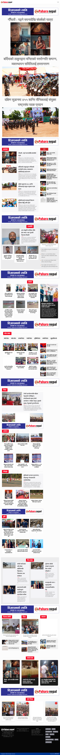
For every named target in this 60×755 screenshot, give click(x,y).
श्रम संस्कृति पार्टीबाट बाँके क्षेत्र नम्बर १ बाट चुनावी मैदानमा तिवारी (28, 232)
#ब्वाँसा (47, 734)
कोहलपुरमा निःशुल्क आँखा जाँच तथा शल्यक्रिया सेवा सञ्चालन (51, 647)
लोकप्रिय (53, 149)
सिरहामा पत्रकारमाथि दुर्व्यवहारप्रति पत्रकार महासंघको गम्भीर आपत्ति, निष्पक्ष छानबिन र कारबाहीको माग (52, 200)
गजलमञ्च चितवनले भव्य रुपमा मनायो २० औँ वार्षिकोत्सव (52, 350)
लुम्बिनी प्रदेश (37, 338)
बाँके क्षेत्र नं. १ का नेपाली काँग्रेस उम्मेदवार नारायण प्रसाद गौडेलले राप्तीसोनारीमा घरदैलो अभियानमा (52, 362)
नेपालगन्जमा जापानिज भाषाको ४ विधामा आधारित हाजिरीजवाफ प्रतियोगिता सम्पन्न (8, 719)
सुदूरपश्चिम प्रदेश (54, 338)
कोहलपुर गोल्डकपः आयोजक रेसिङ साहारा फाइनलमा (36, 501)
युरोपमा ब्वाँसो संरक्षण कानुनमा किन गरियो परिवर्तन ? (36, 531)
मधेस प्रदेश (13, 338)
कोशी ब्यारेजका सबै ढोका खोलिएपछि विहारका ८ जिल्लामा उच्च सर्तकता (21, 570)
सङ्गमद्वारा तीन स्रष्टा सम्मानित (21, 353)
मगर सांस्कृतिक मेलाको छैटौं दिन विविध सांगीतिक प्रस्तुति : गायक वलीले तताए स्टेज (48, 681)
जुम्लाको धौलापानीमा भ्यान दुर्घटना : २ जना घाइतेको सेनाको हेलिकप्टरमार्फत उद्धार (52, 368)
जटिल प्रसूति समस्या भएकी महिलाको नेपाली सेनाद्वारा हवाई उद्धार (9, 295)
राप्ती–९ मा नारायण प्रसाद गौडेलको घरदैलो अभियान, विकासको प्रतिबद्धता (51, 374)
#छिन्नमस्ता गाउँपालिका (49, 739)
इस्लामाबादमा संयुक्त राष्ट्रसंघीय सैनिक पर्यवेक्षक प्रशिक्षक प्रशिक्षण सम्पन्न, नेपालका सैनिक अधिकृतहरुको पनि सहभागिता (52, 176)
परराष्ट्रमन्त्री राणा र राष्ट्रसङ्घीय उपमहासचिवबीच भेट (8, 551)
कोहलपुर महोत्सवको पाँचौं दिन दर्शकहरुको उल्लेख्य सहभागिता (23, 718)
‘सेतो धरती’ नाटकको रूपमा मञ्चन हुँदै (51, 345)
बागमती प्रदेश (21, 338)
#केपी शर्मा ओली (48, 742)
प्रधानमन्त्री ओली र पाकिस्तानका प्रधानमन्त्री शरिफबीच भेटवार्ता (36, 551)
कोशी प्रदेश (6, 338)
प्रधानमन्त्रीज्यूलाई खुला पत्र (13, 648)
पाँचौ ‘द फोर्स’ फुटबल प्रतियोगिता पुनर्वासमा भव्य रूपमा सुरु (33, 311)
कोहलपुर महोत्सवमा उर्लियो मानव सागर (22, 444)
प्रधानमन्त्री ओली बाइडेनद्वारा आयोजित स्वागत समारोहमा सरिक (22, 531)
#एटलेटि (53, 729)
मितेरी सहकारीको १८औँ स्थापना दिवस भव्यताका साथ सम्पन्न (22, 466)
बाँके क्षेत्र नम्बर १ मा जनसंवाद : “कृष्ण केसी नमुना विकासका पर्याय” (33, 257)
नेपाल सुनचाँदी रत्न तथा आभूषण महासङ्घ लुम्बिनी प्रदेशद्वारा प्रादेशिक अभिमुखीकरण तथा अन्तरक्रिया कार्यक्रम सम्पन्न (8, 447)
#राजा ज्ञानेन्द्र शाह (49, 731)
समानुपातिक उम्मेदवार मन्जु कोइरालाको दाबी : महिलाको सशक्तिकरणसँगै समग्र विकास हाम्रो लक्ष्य (20, 258)
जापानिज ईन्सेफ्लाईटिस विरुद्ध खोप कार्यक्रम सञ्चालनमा (8, 368)
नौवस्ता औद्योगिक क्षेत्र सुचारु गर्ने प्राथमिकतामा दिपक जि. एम (52, 356)
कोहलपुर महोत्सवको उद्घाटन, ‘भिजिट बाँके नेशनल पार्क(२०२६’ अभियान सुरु (37, 446)
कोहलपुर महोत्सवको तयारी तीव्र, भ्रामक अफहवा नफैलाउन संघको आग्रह (8, 466)
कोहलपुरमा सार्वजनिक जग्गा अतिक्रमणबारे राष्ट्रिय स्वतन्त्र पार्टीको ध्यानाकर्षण (21, 295)
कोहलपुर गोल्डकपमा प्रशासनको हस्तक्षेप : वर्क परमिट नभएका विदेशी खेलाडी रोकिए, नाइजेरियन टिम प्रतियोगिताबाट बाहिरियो (22, 503)
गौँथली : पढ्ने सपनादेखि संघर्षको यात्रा (30, 19)
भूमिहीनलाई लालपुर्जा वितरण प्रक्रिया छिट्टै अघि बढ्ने (26, 201)
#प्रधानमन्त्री (52, 734)
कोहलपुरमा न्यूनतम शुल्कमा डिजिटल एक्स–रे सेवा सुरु (51, 641)
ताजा (44, 149)
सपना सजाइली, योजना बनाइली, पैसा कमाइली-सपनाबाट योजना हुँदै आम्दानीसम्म (33, 295)
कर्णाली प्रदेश (45, 338)
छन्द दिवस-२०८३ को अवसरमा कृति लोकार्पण (33, 353)
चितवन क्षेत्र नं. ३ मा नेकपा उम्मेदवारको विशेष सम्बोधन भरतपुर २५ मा (49, 245)
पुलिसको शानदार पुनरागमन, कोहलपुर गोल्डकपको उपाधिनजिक (31, 477)
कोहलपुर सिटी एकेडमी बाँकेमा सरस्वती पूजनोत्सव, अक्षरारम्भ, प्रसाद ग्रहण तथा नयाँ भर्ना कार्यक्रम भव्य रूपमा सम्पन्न (33, 649)
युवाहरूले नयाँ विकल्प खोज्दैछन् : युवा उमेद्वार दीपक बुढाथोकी (8, 257)
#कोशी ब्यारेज (48, 729)
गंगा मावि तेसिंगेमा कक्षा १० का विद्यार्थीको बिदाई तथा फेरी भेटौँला (32, 643)
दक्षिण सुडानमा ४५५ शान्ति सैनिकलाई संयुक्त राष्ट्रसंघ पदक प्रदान (26, 186)
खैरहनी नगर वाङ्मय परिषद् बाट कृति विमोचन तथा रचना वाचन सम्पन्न (32, 368)
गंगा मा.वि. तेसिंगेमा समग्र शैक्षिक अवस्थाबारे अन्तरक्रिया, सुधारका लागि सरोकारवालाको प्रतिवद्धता (30, 636)
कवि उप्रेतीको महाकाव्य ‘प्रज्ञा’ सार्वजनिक (20, 367)
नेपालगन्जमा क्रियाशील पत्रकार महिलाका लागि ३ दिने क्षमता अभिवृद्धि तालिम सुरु (11, 635)
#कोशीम (56, 739)
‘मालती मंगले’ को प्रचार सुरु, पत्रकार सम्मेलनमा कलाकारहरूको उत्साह (29, 681)
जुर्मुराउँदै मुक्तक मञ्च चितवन (8, 353)
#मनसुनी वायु (55, 731)
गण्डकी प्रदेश (29, 338)
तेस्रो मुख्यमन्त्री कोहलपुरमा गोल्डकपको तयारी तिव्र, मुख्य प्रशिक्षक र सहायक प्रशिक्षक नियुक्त (37, 719)
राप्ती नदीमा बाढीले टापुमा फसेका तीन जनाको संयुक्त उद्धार (51, 183)
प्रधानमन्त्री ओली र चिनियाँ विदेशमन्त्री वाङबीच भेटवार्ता (22, 550)
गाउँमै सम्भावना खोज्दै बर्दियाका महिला (52, 188)
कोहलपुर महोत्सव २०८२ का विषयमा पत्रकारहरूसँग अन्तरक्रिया (36, 466)
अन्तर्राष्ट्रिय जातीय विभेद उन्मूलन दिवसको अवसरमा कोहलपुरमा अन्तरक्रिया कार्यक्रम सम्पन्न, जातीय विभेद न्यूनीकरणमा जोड (9, 313)
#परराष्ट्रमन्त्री (48, 737)
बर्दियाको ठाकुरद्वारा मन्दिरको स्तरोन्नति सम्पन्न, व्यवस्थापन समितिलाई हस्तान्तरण (26, 169)
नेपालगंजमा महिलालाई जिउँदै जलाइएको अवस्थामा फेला (21, 311)
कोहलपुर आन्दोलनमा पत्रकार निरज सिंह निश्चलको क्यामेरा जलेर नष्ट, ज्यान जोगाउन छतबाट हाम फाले (13, 642)
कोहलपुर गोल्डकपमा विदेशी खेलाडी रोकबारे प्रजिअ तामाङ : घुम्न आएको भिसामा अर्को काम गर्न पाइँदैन (8, 502)
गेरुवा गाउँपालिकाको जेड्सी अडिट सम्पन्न (51, 194)
